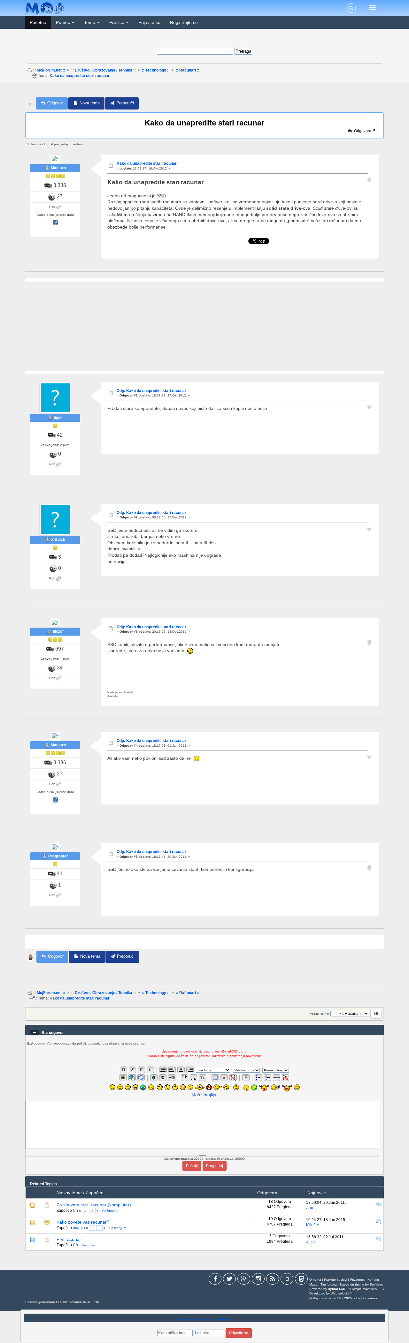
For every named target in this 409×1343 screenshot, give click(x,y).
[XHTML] (301, 1280)
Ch (75, 1210)
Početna (38, 22)
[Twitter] (229, 1280)
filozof (58, 631)
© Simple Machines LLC (366, 1289)
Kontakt (373, 1279)
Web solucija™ (341, 1293)
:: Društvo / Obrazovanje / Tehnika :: (103, 70)
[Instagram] (258, 1280)
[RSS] (272, 1280)
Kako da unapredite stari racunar (80, 75)
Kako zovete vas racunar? (83, 1222)
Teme (90, 22)
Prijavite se (149, 22)
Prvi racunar (69, 1239)
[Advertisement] (204, 92)
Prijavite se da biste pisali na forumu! (204, 1319)
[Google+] (243, 1280)
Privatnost (357, 1279)
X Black (58, 539)
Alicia (311, 1242)
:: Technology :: (156, 70)
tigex (58, 417)
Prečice (117, 22)
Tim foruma (328, 1284)
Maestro (58, 168)
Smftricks (376, 1284)
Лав (309, 1207)
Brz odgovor (53, 1032)
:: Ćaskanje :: (116, 1228)
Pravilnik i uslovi (335, 1279)
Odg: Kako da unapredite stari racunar (151, 391)
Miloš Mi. (313, 1225)
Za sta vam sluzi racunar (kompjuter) (94, 1204)
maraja (79, 1228)
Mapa (313, 1284)
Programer (58, 856)
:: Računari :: (187, 70)
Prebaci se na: (319, 1013)
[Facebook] (215, 1280)
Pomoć (63, 22)
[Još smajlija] (205, 1094)
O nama (315, 1279)
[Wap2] (287, 1280)
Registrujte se (184, 22)
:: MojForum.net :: (49, 70)
